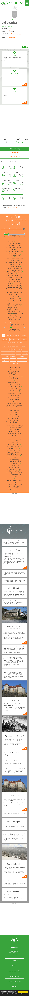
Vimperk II (10, 310)
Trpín (13, 300)
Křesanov (10, 272)
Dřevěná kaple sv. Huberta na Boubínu (14, 378)
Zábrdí (21, 313)
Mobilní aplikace (14, 976)
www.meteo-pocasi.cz (13, 207)
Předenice (9, 283)
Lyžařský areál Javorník (14, 454)
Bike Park (22, 356)
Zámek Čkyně (14, 388)
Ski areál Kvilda (14, 486)
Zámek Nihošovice (14, 456)
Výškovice (9, 313)
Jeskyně (25, 353)
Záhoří (11, 315)
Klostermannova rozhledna (14, 461)
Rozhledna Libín (14, 431)
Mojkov (8, 279)
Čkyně (14, 251)
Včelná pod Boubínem (14, 44)
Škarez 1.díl (10, 289)
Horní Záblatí (10, 262)
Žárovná (18, 317)
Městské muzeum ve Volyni (14, 426)
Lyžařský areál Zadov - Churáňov (14, 434)
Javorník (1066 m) (14, 463)
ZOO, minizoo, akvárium (13, 335)
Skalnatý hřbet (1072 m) (14, 473)
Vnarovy (10, 311)
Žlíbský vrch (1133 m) (14, 416)
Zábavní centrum (22, 360)
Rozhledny (23, 346)
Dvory (13, 259)
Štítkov (11, 294)
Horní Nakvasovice (14, 261)
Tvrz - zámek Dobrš (14, 414)
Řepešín (18, 285)
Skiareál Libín (14, 413)
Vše (4, 335)
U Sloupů (19, 300)
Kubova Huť (18, 272)
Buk (10, 28)
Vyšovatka (9, 22)
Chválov (8, 251)
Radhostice (11, 285)
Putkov (15, 283)
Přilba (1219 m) (14, 448)
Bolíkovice (18, 244)
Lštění (12, 276)
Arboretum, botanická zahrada (10, 346)
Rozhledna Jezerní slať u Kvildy (14, 481)
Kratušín (20, 270)
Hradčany (11, 266)
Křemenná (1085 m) (14, 488)
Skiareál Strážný (14, 460)
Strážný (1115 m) (14, 458)
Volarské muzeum (14, 445)
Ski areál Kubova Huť (14, 386)
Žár (14, 317)
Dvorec (8, 259)
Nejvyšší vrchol (13, 356)
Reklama (14, 966)
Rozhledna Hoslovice (14, 467)
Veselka (10, 306)
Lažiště (8, 274)
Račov (20, 283)
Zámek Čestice (14, 420)
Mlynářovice (10, 278)
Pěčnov (11, 281)
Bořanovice (11, 246)
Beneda (17, 242)
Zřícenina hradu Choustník (14, 407)
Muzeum (13, 360)
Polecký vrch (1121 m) (14, 446)
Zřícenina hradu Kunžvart (15, 452)
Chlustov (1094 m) (14, 418)
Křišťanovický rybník (14, 403)
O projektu (14, 960)
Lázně (6, 356)
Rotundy (18, 353)
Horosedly (19, 262)
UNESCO (5, 339)
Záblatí (15, 313)
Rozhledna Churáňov (14, 428)
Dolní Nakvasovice (14, 255)
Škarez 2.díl (18, 289)
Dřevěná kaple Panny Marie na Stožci (14, 476)
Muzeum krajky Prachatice (14, 405)
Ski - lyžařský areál (14, 339)
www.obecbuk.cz (11, 37)
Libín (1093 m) (14, 429)
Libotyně (19, 274)
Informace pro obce (15, 971)
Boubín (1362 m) (14, 373)
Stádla (21, 293)
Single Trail (5, 360)
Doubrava (11, 257)
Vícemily (17, 306)
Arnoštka (11, 242)
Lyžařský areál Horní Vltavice (14, 400)
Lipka (7, 276)
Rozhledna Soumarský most (14, 450)
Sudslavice (17, 294)
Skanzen (24, 339)
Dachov (19, 251)
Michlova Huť (19, 276)
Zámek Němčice (14, 465)
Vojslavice (17, 311)
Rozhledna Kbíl (14, 490)
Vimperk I (17, 308)
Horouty (11, 264)
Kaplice (17, 266)
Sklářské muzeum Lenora (14, 409)
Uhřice (14, 302)
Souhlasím (23, 991)
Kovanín (14, 270)
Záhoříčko (17, 315)
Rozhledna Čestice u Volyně (14, 422)
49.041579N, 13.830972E (15, 35)
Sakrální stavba (14, 363)
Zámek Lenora (14, 411)
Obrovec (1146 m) (14, 390)
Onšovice (14, 279)
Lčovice (13, 274)
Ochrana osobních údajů (14, 981)
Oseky (20, 279)
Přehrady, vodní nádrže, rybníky (14, 342)
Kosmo (8, 270)
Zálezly (9, 317)
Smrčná (16, 291)
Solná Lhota (9, 293)
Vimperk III (17, 310)
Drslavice (18, 257)
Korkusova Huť (17, 268)
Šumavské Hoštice (14, 296)
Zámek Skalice (14, 375)
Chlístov (18, 249)
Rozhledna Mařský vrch (14, 367)
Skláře (11, 291)
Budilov (19, 247)
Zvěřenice (17, 319)
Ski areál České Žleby (14, 469)
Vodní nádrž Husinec (14, 397)
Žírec (10, 319)
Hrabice (17, 264)
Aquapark (23, 335)
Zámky (13, 349)
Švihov (18, 298)
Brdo (14, 247)
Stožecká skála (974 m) (14, 484)
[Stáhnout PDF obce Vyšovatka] (23, 47)
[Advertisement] (14, 121)
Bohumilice (10, 244)
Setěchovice (17, 287)
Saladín (9, 287)
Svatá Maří (11, 298)
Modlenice (19, 278)
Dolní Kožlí (17, 253)
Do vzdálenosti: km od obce (11, 229)
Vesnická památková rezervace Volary (14, 440)
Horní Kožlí (19, 259)
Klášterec (9, 268)
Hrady (8, 349)
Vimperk (11, 33)
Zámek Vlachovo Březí (14, 394)
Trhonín (8, 300)
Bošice (18, 246)
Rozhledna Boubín (14, 371)
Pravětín (17, 281)
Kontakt (14, 986)
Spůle (16, 293)
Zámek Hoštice (14, 471)
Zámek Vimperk (14, 369)
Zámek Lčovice (14, 392)
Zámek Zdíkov (14, 396)
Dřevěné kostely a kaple (8, 353)
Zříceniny (20, 349)
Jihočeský (11, 30)
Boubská (9, 247)
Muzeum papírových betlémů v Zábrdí (14, 383)
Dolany (10, 253)
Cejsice (13, 249)
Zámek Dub (14, 443)
